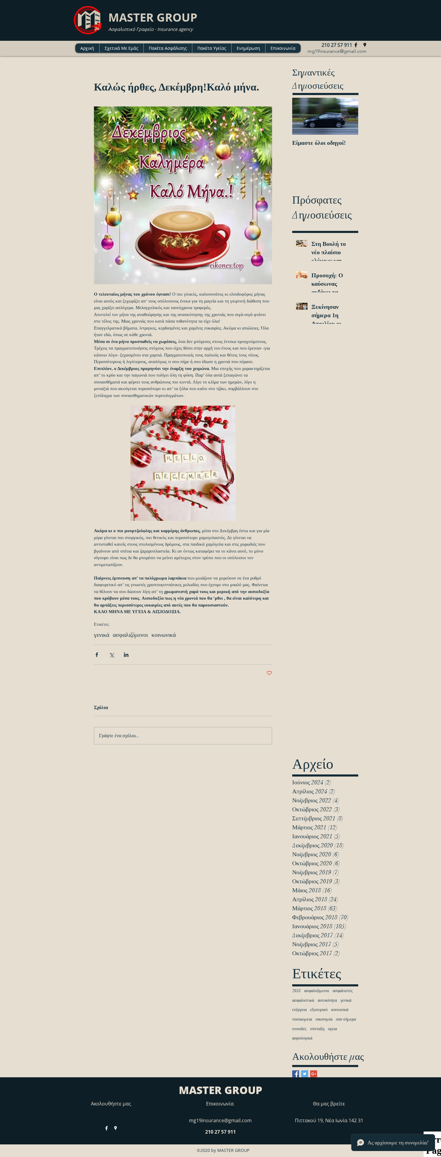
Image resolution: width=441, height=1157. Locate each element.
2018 (296, 990)
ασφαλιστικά (303, 1000)
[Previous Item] (301, 116)
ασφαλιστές (343, 990)
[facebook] (356, 45)
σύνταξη (317, 1028)
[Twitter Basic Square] (304, 1073)
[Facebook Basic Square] (295, 1073)
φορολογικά (302, 1038)
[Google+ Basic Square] (313, 1073)
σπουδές (299, 1028)
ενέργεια (299, 1009)
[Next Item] (348, 116)
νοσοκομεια (302, 1019)
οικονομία (324, 1019)
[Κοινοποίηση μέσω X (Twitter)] (111, 655)
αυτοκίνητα (327, 1000)
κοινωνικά (164, 635)
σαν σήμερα (346, 1019)
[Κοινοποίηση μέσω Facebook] (97, 655)
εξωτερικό (319, 1009)
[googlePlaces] (365, 45)
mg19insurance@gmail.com (337, 51)
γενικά (101, 635)
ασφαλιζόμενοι (130, 635)
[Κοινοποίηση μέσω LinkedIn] (126, 655)
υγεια (332, 1028)
